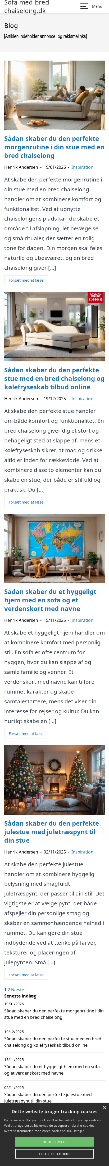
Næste (17, 989)
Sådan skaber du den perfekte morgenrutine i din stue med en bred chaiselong (54, 1014)
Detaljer (78, 1131)
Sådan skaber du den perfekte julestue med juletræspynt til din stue (48, 1098)
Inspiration (82, 167)
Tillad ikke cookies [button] (54, 1154)
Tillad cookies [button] (54, 1142)
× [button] (104, 1108)
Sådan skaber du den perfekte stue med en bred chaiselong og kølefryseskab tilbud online (52, 1042)
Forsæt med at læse (26, 280)
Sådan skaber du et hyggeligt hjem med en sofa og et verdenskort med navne (52, 1070)
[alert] (54, 1134)
